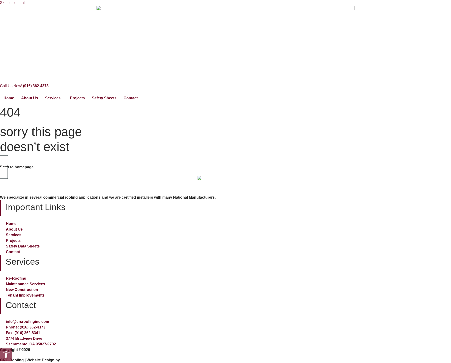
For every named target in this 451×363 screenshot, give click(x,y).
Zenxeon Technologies (81, 360)
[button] (6, 354)
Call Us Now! (24, 86)
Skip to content (12, 3)
